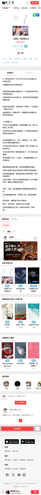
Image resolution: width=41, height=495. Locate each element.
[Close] (35, 238)
